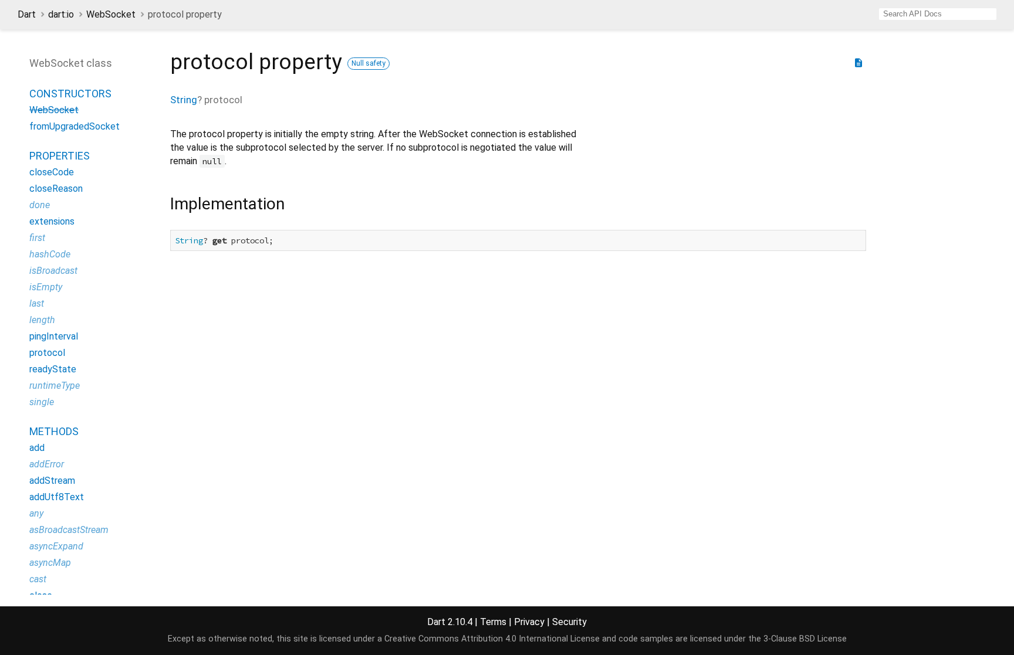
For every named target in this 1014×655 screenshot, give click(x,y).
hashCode (49, 254)
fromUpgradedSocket (74, 126)
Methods (54, 431)
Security (569, 621)
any (36, 513)
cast (37, 579)
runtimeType (54, 385)
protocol (47, 352)
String (183, 100)
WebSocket (111, 14)
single (41, 402)
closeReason (56, 188)
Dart (27, 14)
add (37, 447)
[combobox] (937, 14)
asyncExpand (56, 546)
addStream (52, 480)
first (37, 237)
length (42, 319)
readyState (52, 369)
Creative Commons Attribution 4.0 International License (492, 639)
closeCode (51, 172)
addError (46, 464)
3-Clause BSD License (805, 639)
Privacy (529, 621)
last (36, 303)
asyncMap (50, 562)
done (39, 205)
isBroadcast (53, 270)
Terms (493, 621)
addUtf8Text (56, 497)
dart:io (61, 14)
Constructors (70, 93)
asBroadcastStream (69, 529)
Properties (59, 156)
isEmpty (45, 287)
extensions (52, 221)
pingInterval (53, 336)
